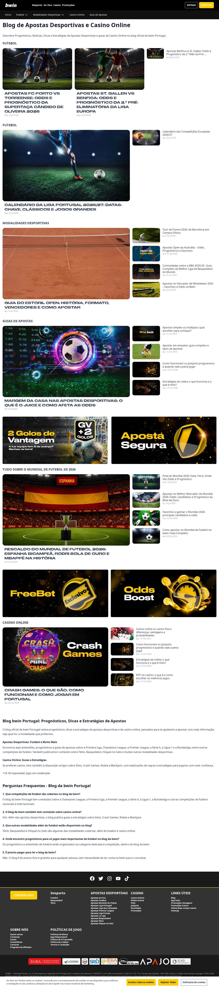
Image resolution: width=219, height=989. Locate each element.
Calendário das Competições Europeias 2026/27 (186, 133)
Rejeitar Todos (168, 982)
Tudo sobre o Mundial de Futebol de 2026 (39, 469)
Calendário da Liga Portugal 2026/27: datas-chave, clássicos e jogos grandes (63, 207)
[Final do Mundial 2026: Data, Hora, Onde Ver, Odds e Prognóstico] (146, 482)
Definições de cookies (194, 982)
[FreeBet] (55, 593)
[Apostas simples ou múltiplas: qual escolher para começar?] (146, 333)
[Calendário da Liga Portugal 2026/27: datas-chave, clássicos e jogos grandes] (66, 165)
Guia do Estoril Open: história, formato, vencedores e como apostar (56, 305)
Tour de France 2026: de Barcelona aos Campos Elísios (186, 231)
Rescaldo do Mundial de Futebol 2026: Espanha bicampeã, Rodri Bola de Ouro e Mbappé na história (56, 553)
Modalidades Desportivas (26, 223)
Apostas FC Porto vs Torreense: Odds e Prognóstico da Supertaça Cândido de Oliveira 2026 (33, 102)
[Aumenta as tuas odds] (163, 593)
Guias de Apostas (18, 321)
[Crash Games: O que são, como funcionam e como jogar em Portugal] (55, 657)
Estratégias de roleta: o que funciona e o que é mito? (187, 383)
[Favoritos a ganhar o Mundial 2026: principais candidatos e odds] (146, 518)
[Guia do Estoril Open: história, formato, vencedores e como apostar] (66, 263)
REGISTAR (206, 5)
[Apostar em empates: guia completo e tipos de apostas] (146, 351)
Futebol (10, 43)
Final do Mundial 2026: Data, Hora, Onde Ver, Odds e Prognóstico (187, 477)
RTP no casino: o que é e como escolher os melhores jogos (154, 676)
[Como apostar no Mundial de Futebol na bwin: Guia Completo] (146, 536)
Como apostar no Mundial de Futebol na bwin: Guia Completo (187, 531)
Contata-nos (24, 895)
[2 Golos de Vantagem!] (55, 440)
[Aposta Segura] (163, 440)
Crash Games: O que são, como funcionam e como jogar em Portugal (44, 694)
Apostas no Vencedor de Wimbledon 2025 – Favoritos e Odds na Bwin (188, 285)
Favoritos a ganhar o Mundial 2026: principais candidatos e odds (184, 513)
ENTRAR (191, 5)
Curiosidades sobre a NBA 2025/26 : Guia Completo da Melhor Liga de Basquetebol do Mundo (188, 269)
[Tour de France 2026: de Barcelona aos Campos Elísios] (146, 235)
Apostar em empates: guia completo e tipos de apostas (186, 347)
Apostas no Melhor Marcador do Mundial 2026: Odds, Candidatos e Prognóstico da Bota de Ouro (188, 497)
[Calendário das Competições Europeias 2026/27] (146, 137)
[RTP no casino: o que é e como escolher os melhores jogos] (122, 679)
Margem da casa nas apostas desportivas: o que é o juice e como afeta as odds (63, 403)
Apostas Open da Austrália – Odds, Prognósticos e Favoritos (184, 249)
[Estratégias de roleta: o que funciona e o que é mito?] (146, 387)
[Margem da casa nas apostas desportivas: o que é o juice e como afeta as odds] (66, 361)
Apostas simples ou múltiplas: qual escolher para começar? (184, 329)
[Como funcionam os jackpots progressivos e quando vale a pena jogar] (146, 369)
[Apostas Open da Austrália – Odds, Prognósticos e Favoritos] (146, 253)
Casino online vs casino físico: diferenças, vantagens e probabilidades (154, 632)
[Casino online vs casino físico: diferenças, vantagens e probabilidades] (122, 633)
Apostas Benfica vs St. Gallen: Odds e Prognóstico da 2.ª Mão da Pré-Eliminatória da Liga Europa (188, 52)
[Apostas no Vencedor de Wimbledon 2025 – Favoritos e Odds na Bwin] (146, 289)
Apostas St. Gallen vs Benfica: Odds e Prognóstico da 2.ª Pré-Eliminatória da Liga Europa (108, 102)
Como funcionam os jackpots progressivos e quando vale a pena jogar (189, 365)
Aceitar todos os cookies (141, 982)
